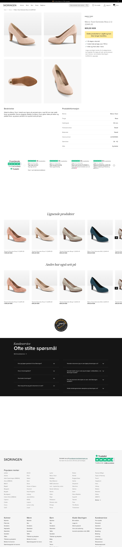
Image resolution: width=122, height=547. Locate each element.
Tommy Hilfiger (99, 473)
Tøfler (5, 536)
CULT (5, 507)
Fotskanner (98, 528)
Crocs (5, 505)
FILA (28, 475)
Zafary (97, 494)
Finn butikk (98, 520)
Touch (97, 478)
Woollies (97, 491)
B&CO (6, 483)
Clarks (6, 502)
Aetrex (6, 475)
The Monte (75, 505)
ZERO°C (97, 497)
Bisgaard (6, 489)
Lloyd (28, 507)
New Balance (53, 481)
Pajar (51, 497)
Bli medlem (75, 520)
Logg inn (74, 523)
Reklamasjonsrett (100, 544)
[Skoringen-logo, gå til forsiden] (9, 5)
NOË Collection (54, 483)
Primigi (52, 505)
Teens (51, 544)
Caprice (6, 499)
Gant (28, 481)
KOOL (28, 499)
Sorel (73, 491)
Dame (10, 10)
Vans (96, 483)
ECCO (28, 473)
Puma (51, 507)
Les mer (68, 1)
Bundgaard (7, 494)
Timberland (75, 507)
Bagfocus (42, 5)
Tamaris (74, 499)
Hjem (5, 10)
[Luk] (118, 1)
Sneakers (6, 526)
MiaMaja (52, 478)
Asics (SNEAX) (8, 481)
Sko (28, 523)
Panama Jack (53, 502)
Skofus (74, 489)
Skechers (75, 486)
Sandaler (6, 534)
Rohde (74, 475)
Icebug (29, 494)
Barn (32, 5)
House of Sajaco (31, 486)
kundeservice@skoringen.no (78, 458)
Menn (27, 5)
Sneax (36, 5)
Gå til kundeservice (19, 354)
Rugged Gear (76, 478)
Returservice (98, 542)
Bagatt (6, 486)
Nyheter (6, 520)
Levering (97, 536)
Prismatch (98, 523)
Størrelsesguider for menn (34, 542)
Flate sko (6, 523)
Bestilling (98, 531)
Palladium (52, 499)
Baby (51, 539)
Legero (29, 502)
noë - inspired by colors (56, 486)
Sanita (74, 481)
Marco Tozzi (53, 475)
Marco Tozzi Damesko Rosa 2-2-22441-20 (25, 10)
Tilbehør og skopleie (10, 539)
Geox (28, 483)
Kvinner (22, 5)
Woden (97, 489)
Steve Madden (76, 494)
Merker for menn (31, 539)
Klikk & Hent (98, 539)
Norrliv (51, 491)
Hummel (29, 489)
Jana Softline (30, 497)
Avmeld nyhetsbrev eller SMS (80, 531)
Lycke (51, 473)
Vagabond (98, 481)
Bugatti (6, 491)
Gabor (28, 478)
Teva (73, 502)
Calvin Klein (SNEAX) (10, 497)
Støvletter (7, 531)
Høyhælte (7, 528)
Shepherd (75, 483)
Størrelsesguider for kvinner (12, 544)
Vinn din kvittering (77, 528)
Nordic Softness (54, 489)
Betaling (97, 534)
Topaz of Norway (100, 475)
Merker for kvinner (9, 542)
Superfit (74, 497)
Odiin (51, 494)
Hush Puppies (31, 491)
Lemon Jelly (30, 505)
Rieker (74, 473)
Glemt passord (76, 526)
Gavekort (97, 526)
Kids (51, 542)
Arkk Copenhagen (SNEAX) (12, 478)
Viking (97, 486)
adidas (6, 473)
